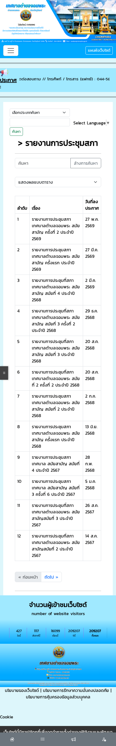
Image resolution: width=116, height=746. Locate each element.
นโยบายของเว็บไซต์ (22, 690)
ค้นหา (16, 131)
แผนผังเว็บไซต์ (99, 50)
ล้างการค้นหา (86, 163)
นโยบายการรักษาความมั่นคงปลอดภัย (76, 690)
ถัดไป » (51, 577)
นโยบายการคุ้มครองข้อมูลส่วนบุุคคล (58, 697)
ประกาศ (8, 80)
